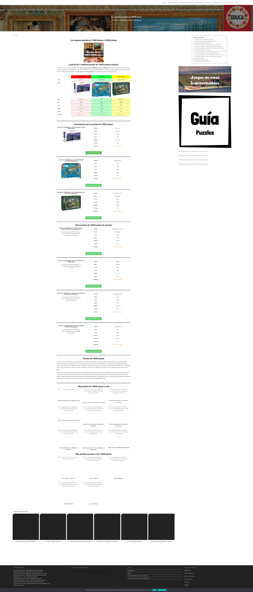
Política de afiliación (188, 573)
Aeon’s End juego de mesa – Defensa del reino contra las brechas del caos (30, 575)
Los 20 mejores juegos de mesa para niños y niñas (138, 578)
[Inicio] (112, 20)
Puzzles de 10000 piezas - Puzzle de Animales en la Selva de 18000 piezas (71, 193)
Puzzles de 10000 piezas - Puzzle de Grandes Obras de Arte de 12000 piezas (71, 293)
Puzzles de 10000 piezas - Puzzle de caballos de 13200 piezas (71, 261)
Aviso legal (186, 582)
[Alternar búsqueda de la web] (240, 2)
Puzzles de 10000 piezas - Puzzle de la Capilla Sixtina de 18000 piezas (71, 326)
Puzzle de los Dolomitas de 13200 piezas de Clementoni (68, 420)
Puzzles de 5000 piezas (93, 503)
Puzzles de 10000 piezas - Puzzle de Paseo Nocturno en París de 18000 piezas (71, 228)
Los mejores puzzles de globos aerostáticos (107, 541)
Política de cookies (188, 579)
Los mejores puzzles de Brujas (134, 541)
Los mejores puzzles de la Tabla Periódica (26, 541)
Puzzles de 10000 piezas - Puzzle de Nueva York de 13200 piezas (71, 128)
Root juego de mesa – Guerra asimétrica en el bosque (25, 576)
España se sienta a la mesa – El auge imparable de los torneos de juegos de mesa (32, 583)
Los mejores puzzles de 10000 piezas (131, 20)
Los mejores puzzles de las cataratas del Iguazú (80, 541)
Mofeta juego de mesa (18, 585)
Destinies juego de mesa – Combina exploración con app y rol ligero (29, 570)
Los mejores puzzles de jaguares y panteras (161, 541)
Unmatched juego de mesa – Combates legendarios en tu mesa (28, 578)
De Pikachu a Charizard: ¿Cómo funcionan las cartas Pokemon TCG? (28, 581)
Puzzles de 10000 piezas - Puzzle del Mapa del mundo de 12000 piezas (71, 160)
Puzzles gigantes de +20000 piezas (68, 478)
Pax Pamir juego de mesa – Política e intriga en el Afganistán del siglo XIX (30, 580)
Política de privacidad (189, 576)
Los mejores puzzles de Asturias (53, 541)
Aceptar (154, 589)
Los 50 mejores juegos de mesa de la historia (137, 575)
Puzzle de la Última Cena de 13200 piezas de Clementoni (93, 402)
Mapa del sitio (187, 570)
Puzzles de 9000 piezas (93, 478)
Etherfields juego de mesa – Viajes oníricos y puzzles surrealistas (28, 571)
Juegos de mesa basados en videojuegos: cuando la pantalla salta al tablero (30, 573)
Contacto (186, 585)
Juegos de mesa (130, 570)
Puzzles (16, 35)
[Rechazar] (251, 590)
